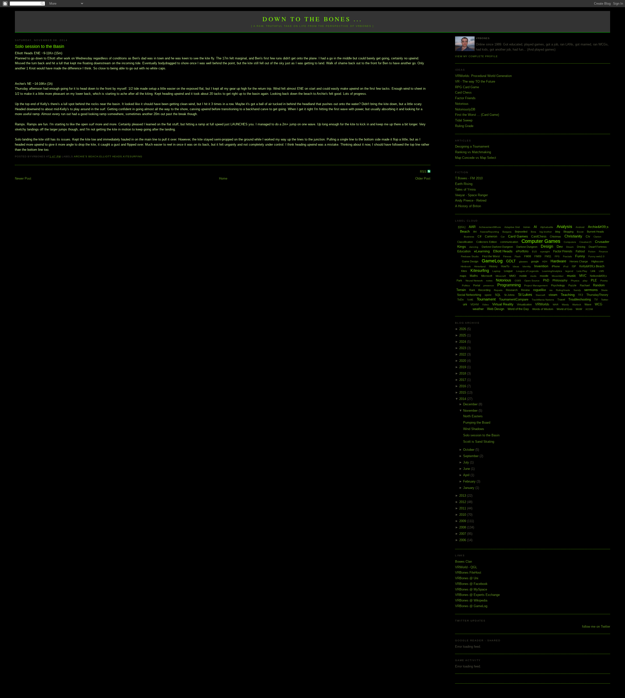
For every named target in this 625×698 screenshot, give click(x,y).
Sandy (577, 290)
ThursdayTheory (597, 295)
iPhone (556, 266)
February (470, 481)
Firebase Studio (470, 256)
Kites (464, 270)
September (471, 456)
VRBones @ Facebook (471, 584)
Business (469, 236)
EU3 (534, 251)
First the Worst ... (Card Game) (477, 115)
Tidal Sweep (463, 120)
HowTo (505, 266)
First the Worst (491, 256)
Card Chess (463, 92)
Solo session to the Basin (39, 46)
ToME (470, 299)
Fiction (591, 251)
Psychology (558, 285)
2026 (463, 329)
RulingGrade (563, 290)
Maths (474, 276)
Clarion (597, 236)
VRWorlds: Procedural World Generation (483, 76)
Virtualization (524, 304)
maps (463, 275)
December (471, 404)
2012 (463, 502)
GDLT (511, 261)
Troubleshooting (579, 299)
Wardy (565, 304)
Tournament (486, 299)
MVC (582, 276)
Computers (570, 242)
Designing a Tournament (472, 146)
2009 (463, 521)
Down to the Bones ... (312, 19)
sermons (591, 290)
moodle (544, 275)
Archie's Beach (86, 156)
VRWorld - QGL (466, 567)
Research (512, 290)
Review (525, 290)
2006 (463, 540)
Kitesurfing (132, 156)
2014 (463, 399)
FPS (557, 256)
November (471, 410)
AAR (472, 227)
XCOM (589, 309)
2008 (463, 527)
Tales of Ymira (465, 189)
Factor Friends (465, 98)
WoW (579, 309)
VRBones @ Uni (466, 578)
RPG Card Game (467, 87)
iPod (565, 266)
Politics (466, 285)
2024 (463, 342)
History (493, 266)
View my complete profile (476, 56)
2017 (463, 380)
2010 (463, 514)
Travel (561, 299)
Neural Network (474, 280)
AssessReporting (489, 231)
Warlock (576, 304)
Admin (526, 227)
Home (223, 178)
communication (509, 241)
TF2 (580, 294)
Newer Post (23, 178)
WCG (598, 304)
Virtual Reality (502, 304)
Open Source (532, 280)
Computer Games (540, 241)
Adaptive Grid (512, 227)
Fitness (507, 256)
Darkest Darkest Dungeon (497, 246)
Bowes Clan (463, 561)
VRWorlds (542, 304)
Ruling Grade (464, 126)
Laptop (496, 271)
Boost (580, 231)
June (467, 469)
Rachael (585, 285)
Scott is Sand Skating (478, 441)
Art (475, 231)
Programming (509, 285)
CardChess (538, 236)
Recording (484, 290)
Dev (560, 246)
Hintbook (466, 266)
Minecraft (501, 276)
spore (488, 294)
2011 (463, 508)
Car (503, 236)
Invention (541, 266)
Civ (588, 236)
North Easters (473, 416)
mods (533, 276)
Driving (581, 246)
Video (485, 304)
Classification (465, 241)
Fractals (567, 256)
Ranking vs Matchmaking (473, 152)
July (466, 462)
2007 (463, 534)
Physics (575, 280)
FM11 (548, 256)
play (585, 280)
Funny (580, 256)
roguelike (539, 290)
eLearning (482, 251)
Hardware (558, 261)
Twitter (604, 299)
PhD (546, 280)
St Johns (509, 294)
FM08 (527, 256)
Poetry (604, 280)
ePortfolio (522, 251)
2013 (463, 495)
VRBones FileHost (468, 572)
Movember (557, 276)
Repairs (498, 290)
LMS (601, 271)
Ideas (516, 266)
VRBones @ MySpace (471, 589)
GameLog (492, 260)
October (469, 449)
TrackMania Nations (543, 299)
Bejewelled (521, 231)
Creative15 (585, 242)
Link (593, 270)
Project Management (536, 285)
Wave (587, 304)
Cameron (491, 236)
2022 (463, 354)
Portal (476, 285)
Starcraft (540, 295)
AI (535, 227)
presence (488, 285)
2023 (463, 348)
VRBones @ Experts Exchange (477, 595)
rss (550, 290)
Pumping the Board (476, 422)
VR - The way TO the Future (475, 81)
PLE (594, 280)
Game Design (470, 261)
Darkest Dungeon (526, 246)
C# (479, 236)
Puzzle (572, 285)
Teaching (568, 295)
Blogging (568, 231)
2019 (463, 367)
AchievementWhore (490, 227)
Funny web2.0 (596, 256)
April (466, 475)
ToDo (460, 299)
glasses (523, 261)
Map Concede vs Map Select (475, 158)
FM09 (537, 256)
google (535, 261)
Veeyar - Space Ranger (471, 195)
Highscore (597, 261)
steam (553, 295)
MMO (512, 275)
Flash (518, 256)
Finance (603, 251)
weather (478, 309)
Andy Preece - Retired (470, 200)
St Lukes (525, 294)
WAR (555, 304)
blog (557, 231)
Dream (569, 247)
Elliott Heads (110, 156)
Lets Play (582, 271)
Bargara (506, 231)
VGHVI (474, 304)
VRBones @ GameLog (471, 606)
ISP (574, 266)
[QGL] (461, 227)
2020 (463, 361)
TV (596, 299)
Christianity (573, 236)
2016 (463, 386)
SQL (498, 295)
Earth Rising (463, 184)
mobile (523, 275)
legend (569, 271)
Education (464, 251)
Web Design (495, 309)
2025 (463, 335)
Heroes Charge (579, 261)
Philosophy (559, 280)
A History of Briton (468, 206)
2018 (463, 373)
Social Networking (469, 295)
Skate (604, 290)
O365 (518, 280)
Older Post (422, 178)
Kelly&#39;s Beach (591, 266)
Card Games (518, 236)
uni (465, 304)
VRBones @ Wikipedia (471, 600)
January (469, 488)
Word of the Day (518, 309)
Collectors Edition (486, 241)
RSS (423, 171)
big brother (546, 231)
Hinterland (480, 266)
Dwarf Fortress (598, 246)
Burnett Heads (595, 231)
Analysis (564, 226)
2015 (463, 392)
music (571, 276)
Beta (533, 231)
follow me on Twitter (596, 626)
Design (547, 246)
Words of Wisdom (542, 309)
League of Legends (527, 271)
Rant (472, 290)
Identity (526, 266)
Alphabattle (546, 227)
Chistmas (555, 236)
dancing (473, 247)
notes (489, 280)
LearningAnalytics (552, 271)
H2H (544, 261)
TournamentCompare (513, 299)
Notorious (462, 104)
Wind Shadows (473, 429)
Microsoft (486, 275)
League (508, 270)
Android (580, 227)
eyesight (545, 251)
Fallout (580, 251)
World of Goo (564, 309)
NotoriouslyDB (465, 109)
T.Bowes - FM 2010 (469, 178)
